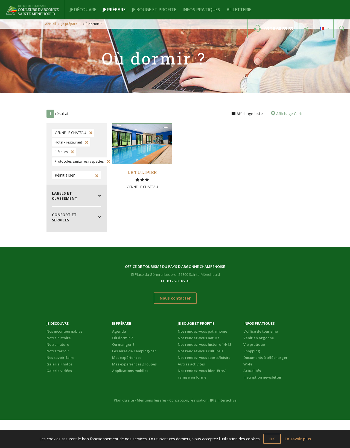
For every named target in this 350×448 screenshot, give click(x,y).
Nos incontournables (64, 331)
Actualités (252, 370)
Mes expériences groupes (134, 364)
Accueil (50, 24)
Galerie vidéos (59, 370)
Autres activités (191, 364)
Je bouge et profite (154, 10)
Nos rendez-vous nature (199, 337)
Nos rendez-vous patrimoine (202, 331)
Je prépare (114, 10)
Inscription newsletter (262, 377)
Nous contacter (175, 298)
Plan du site (124, 400)
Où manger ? (123, 344)
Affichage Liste (249, 113)
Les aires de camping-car (134, 351)
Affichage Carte (289, 113)
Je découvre (83, 10)
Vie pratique (254, 344)
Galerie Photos (59, 364)
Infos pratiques (201, 10)
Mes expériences (126, 357)
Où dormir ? (122, 337)
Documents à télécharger (265, 357)
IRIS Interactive (223, 400)
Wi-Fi (247, 364)
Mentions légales (152, 400)
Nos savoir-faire (60, 357)
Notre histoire (58, 337)
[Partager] (306, 29)
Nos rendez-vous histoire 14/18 (204, 344)
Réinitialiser (65, 175)
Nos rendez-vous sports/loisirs (204, 357)
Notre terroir (57, 351)
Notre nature (57, 344)
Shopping (251, 351)
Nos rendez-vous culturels (200, 351)
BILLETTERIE (239, 10)
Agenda (119, 331)
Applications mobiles (130, 370)
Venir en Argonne (258, 337)
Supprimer (90, 133)
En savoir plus (298, 438)
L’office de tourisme (260, 331)
